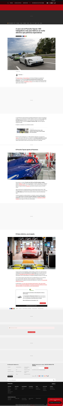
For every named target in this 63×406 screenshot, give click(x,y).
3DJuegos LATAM (17, 398)
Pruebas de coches (27, 369)
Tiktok (55, 2)
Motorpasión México (38, 398)
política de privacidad (42, 369)
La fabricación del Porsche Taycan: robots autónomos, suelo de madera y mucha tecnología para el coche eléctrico (37, 131)
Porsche (20, 308)
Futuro (17, 374)
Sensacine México (24, 398)
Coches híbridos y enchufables (26, 308)
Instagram (50, 2)
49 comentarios (19, 36)
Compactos (9, 369)
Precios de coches (18, 371)
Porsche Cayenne (22, 184)
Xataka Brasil (9, 399)
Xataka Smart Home (10, 391)
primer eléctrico (26, 78)
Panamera (28, 186)
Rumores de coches (10, 371)
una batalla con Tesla (28, 81)
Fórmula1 (9, 367)
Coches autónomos (10, 374)
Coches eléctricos (34, 308)
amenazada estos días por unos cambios (26, 274)
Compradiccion (45, 390)
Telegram (47, 2)
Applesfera (9, 390)
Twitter (53, 2)
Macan (20, 183)
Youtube (51, 2)
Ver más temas (10, 376)
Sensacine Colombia (24, 399)
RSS (44, 376)
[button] (20, 74)
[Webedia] (53, 0)
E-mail (26, 36)
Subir (53, 383)
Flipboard (25, 36)
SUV (16, 369)
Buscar (54, 380)
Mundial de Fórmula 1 (27, 374)
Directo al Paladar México (31, 398)
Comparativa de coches (26, 372)
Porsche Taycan (19, 78)
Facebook (48, 2)
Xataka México (9, 398)
